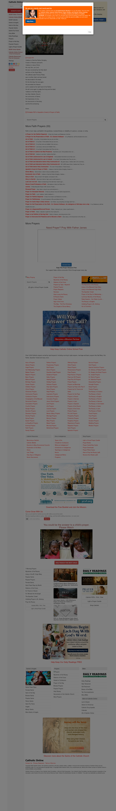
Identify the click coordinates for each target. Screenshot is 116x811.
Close (89, 32)
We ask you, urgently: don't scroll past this (38, 8)
